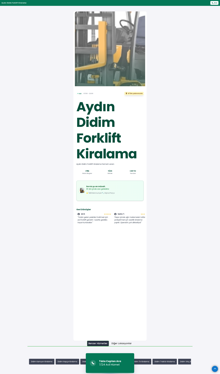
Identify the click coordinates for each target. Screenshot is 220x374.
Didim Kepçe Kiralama (67, 361)
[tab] (98, 343)
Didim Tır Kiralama (141, 361)
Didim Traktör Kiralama (165, 361)
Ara (215, 3)
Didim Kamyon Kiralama (41, 361)
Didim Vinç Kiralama (189, 361)
